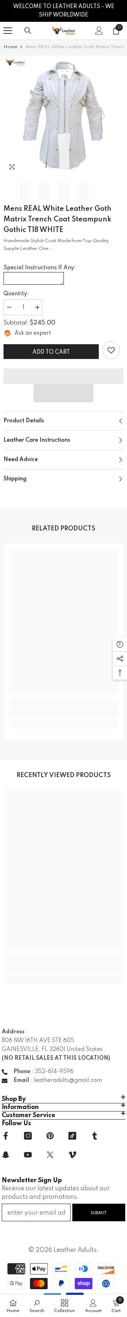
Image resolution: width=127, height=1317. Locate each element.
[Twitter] (50, 1154)
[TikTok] (72, 1135)
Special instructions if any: (40, 268)
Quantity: (16, 294)
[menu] (8, 30)
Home (10, 47)
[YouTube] (27, 1154)
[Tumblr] (94, 1135)
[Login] (99, 30)
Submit (99, 1213)
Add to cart (51, 352)
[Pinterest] (50, 1135)
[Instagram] (27, 1135)
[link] (111, 350)
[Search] (28, 30)
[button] (63, 393)
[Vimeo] (72, 1154)
